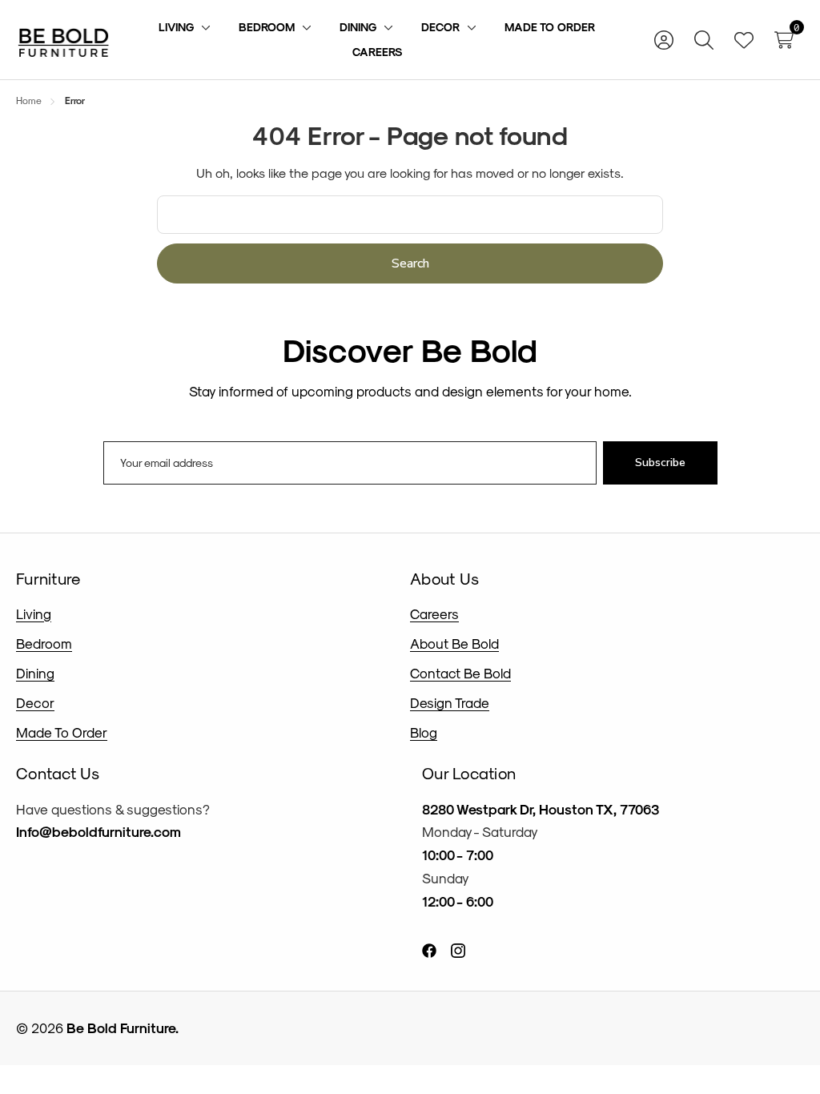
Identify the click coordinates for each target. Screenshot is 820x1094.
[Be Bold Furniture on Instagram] (458, 949)
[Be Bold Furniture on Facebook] (429, 949)
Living (33, 613)
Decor (35, 702)
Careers (434, 613)
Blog (423, 732)
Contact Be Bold (460, 673)
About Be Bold (454, 643)
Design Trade (449, 702)
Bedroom (44, 643)
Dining (35, 673)
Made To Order (61, 732)
